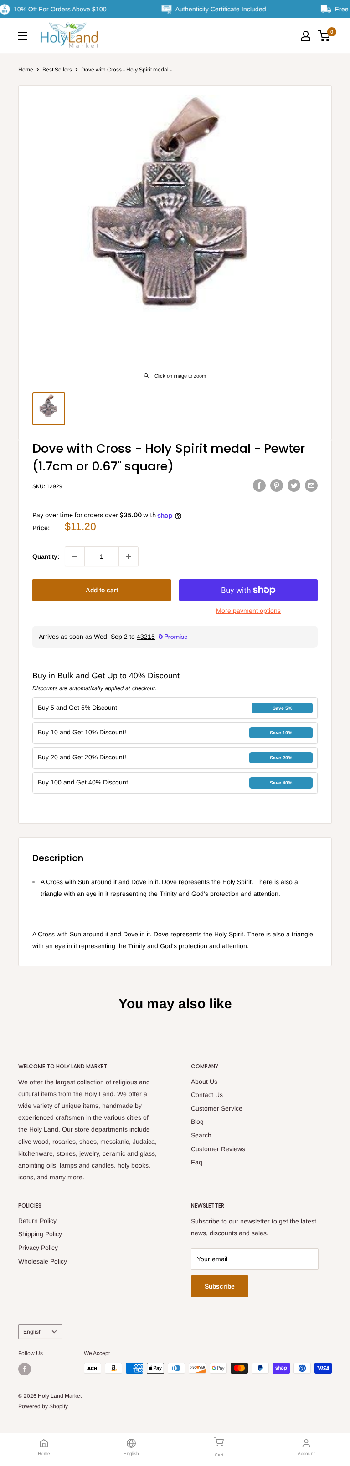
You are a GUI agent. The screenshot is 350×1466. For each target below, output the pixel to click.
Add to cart (102, 590)
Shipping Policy (40, 1234)
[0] (324, 35)
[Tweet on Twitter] (294, 485)
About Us (204, 1081)
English (32, 1332)
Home (25, 69)
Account (306, 1453)
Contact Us (207, 1094)
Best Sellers (57, 69)
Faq (196, 1162)
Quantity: (45, 556)
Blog (197, 1121)
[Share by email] (311, 485)
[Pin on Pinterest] (276, 485)
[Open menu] (22, 36)
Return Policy (37, 1220)
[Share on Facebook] (259, 485)
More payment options (248, 610)
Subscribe (220, 1286)
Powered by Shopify (43, 1406)
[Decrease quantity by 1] (74, 556)
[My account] (305, 36)
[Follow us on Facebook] (24, 1369)
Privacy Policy (38, 1247)
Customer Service (216, 1108)
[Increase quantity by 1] (128, 556)
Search (201, 1135)
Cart (219, 1454)
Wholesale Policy (42, 1261)
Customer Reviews (218, 1149)
